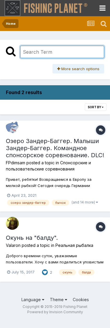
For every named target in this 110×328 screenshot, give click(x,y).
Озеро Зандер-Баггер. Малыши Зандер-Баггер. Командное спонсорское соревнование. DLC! (55, 148)
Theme (57, 299)
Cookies (81, 299)
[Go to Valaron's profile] (12, 223)
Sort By (95, 107)
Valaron (13, 245)
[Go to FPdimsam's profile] (12, 126)
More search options (79, 68)
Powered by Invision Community (55, 312)
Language (31, 299)
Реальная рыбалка (74, 245)
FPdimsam (15, 162)
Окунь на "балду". (32, 237)
